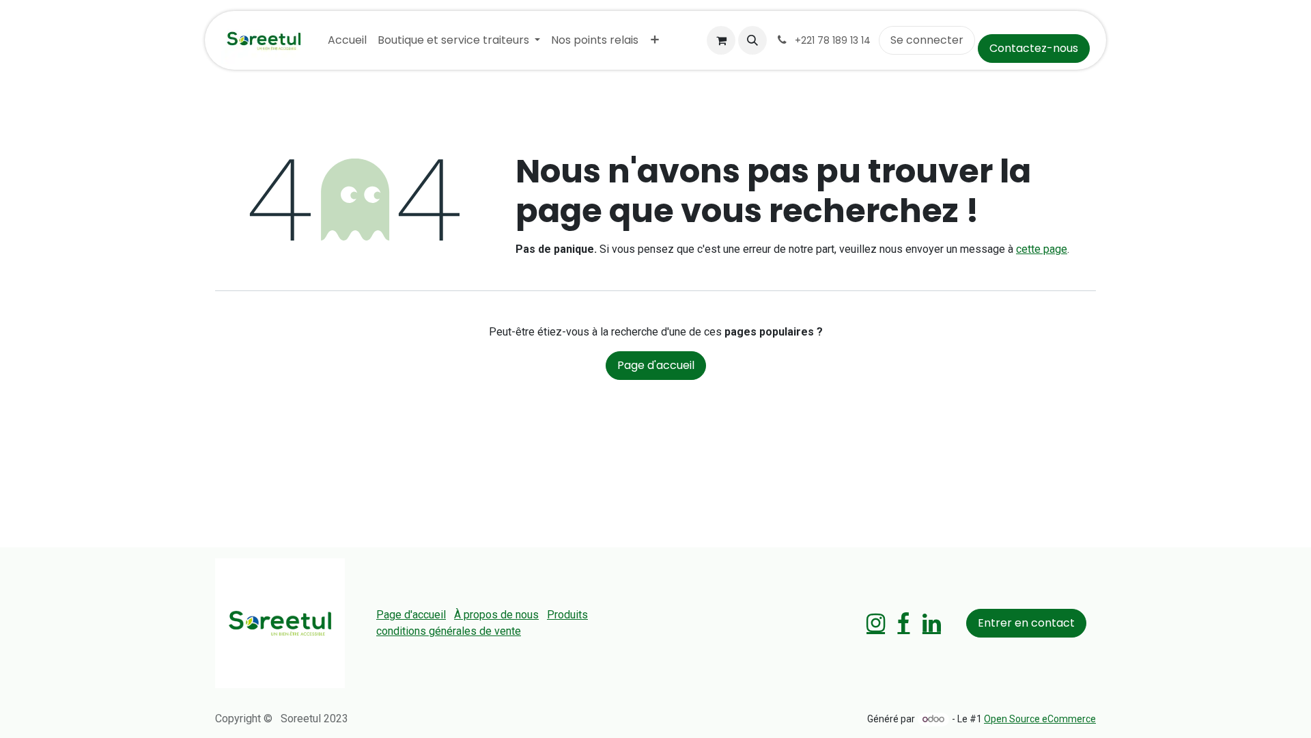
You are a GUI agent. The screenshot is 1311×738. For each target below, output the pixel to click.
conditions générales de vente (448, 631)
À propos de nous (496, 614)
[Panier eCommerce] (721, 40)
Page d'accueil (655, 365)
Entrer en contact (1026, 623)
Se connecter (926, 40)
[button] (752, 40)
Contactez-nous (1033, 48)
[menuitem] (347, 40)
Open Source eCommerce (1040, 718)
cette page (1041, 249)
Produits (567, 614)
